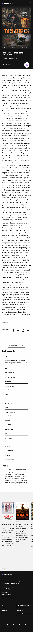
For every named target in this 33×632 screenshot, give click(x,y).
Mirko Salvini (6, 65)
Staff (3, 605)
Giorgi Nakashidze (23, 362)
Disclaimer (19, 607)
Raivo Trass (17, 360)
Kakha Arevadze (9, 360)
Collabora (4, 610)
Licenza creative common (23, 605)
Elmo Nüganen (13, 362)
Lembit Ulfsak (8, 364)
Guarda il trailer (13, 345)
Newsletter (19, 610)
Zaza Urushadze (9, 372)
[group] (8, 525)
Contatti (4, 607)
